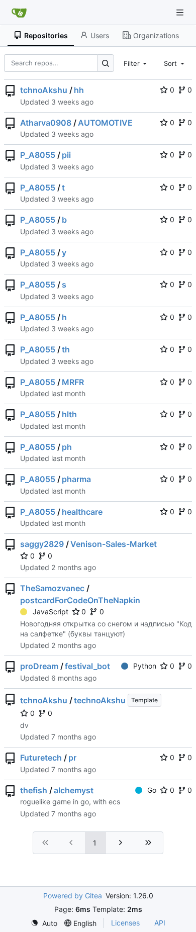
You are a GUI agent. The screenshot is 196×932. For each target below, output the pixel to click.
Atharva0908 (45, 123)
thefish (33, 790)
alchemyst (73, 790)
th (66, 349)
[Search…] (105, 63)
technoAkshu (100, 700)
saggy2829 (42, 544)
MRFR (73, 382)
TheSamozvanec (52, 588)
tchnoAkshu (43, 90)
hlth (69, 414)
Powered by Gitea (72, 895)
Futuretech (41, 758)
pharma (76, 479)
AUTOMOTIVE (105, 123)
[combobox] (136, 63)
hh (79, 90)
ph (67, 447)
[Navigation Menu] (181, 12)
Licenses (125, 922)
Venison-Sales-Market (113, 544)
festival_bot (87, 666)
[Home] (19, 13)
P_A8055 (37, 155)
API (159, 922)
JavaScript (50, 611)
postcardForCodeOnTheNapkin (80, 600)
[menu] (44, 923)
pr (72, 758)
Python (144, 666)
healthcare (82, 512)
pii (66, 155)
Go (151, 790)
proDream (39, 666)
